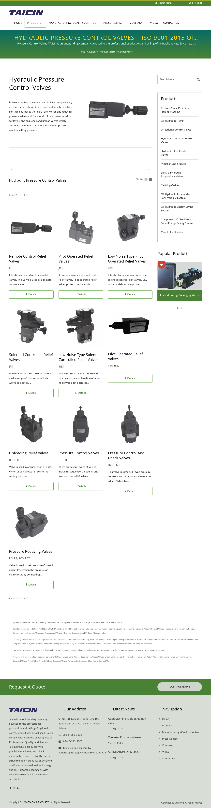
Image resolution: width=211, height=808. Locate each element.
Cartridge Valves (170, 185)
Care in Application (172, 232)
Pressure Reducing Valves (30, 551)
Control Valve (125, 657)
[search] (155, 3)
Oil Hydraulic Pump (172, 120)
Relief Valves (85, 657)
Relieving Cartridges (76, 661)
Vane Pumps (74, 657)
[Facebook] (10, 788)
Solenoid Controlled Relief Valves (31, 357)
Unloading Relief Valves (29, 452)
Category (91, 52)
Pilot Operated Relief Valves (76, 259)
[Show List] (150, 179)
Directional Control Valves (176, 129)
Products (34, 23)
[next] (148, 169)
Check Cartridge (112, 657)
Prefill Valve (33, 661)
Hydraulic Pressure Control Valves (116, 52)
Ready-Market (195, 803)
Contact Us (171, 23)
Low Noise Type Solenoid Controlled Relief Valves (80, 357)
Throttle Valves (45, 661)
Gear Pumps (62, 657)
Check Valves (98, 657)
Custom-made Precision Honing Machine (175, 110)
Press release (113, 23)
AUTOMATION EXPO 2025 (123, 752)
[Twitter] (14, 788)
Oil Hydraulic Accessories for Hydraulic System (175, 196)
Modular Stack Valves (173, 163)
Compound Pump (167, 657)
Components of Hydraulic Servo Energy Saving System (177, 221)
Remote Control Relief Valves (27, 259)
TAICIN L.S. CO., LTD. (39, 802)
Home (18, 23)
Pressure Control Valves (79, 452)
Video (154, 23)
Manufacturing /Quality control (72, 23)
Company (136, 23)
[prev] (11, 169)
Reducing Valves (60, 661)
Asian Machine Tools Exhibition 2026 (127, 721)
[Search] (198, 79)
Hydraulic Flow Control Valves (174, 153)
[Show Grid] (146, 179)
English (197, 3)
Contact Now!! (180, 687)
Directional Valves (183, 657)
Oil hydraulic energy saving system (177, 209)
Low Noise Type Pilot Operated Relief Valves (127, 259)
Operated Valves (20, 661)
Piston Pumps (152, 657)
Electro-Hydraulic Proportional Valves (172, 174)
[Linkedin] (18, 788)
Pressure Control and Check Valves (126, 455)
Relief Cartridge (139, 657)
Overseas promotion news (124, 737)
